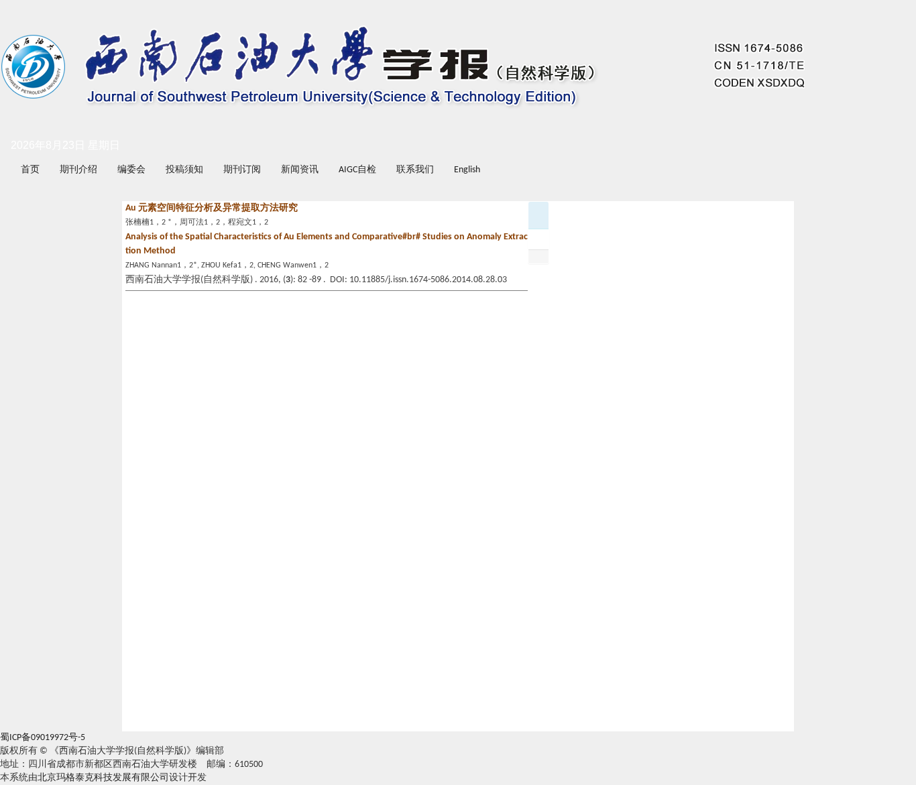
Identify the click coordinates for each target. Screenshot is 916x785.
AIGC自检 (357, 170)
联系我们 (415, 170)
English (467, 170)
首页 (30, 170)
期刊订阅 (242, 170)
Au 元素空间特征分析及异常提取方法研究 (211, 208)
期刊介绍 (78, 170)
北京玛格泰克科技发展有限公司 (103, 778)
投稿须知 (184, 170)
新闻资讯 (300, 170)
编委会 (131, 170)
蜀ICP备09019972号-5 (42, 738)
